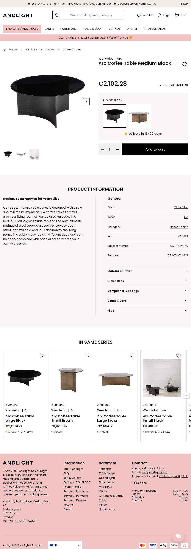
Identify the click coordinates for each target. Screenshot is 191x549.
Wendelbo (106, 59)
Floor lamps (106, 482)
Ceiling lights (107, 478)
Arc (119, 59)
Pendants (105, 469)
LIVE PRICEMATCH (175, 85)
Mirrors (103, 505)
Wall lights (105, 487)
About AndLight (73, 469)
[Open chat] (178, 536)
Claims (68, 509)
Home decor (107, 509)
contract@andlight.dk (173, 476)
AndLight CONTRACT (77, 482)
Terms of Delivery (75, 500)
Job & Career (72, 478)
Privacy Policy (72, 487)
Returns (68, 505)
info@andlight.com (154, 472)
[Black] (114, 116)
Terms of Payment (76, 496)
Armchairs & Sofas (111, 496)
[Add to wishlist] (184, 64)
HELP (184, 4)
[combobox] (88, 15)
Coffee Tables (179, 227)
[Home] (21, 15)
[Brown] (139, 116)
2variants (11, 405)
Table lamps (107, 473)
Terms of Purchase (76, 491)
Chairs (103, 491)
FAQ (66, 473)
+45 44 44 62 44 (153, 468)
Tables (103, 500)
